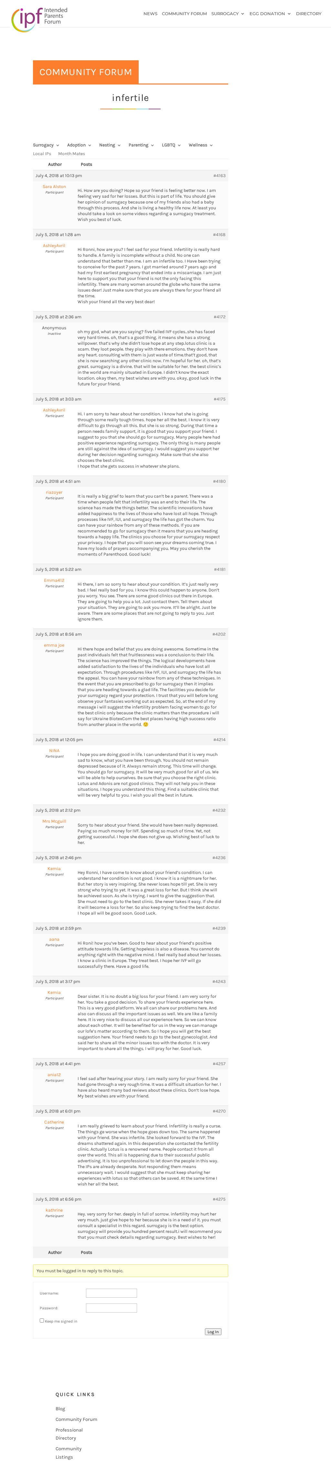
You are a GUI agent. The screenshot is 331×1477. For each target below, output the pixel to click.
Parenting (138, 145)
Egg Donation (267, 13)
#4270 (219, 1111)
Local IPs (42, 154)
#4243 (219, 981)
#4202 (219, 634)
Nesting (107, 145)
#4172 (220, 317)
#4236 (219, 857)
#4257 (219, 1063)
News (150, 13)
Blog (60, 1409)
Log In (213, 1331)
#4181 (220, 569)
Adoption (76, 145)
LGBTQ (168, 145)
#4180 (219, 481)
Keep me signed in (61, 1321)
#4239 (219, 928)
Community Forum (184, 13)
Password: (49, 1308)
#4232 (219, 810)
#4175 (220, 399)
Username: (49, 1293)
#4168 (219, 234)
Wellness (198, 145)
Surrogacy (225, 13)
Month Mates (71, 154)
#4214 (219, 739)
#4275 (219, 1199)
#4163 (219, 175)
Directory (308, 13)
